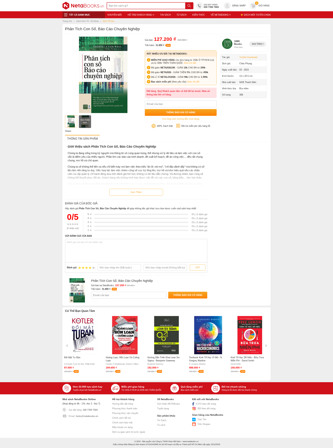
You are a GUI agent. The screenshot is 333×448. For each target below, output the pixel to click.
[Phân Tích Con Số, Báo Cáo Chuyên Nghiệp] (103, 112)
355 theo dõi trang (206, 408)
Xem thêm (257, 44)
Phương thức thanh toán (124, 408)
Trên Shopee (203, 424)
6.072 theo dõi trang (206, 404)
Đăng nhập (239, 5)
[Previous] (67, 346)
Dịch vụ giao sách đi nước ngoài (128, 432)
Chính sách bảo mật (122, 422)
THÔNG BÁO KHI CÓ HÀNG (180, 112)
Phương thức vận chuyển (125, 413)
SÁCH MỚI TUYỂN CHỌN (257, 15)
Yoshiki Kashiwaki (248, 57)
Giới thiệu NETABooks (168, 404)
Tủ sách (161, 425)
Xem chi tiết (190, 63)
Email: (83, 416)
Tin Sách (161, 420)
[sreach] (189, 6)
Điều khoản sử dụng (122, 427)
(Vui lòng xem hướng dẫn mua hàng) (180, 119)
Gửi (197, 267)
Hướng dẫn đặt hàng (122, 404)
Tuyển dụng (163, 408)
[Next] (266, 346)
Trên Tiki (201, 419)
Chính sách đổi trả (121, 418)
